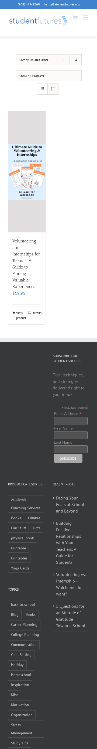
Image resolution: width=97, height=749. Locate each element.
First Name (63, 428)
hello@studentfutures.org (61, 4)
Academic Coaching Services (25, 503)
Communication (24, 644)
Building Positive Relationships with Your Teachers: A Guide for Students (68, 542)
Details (36, 313)
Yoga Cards (20, 568)
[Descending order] (76, 59)
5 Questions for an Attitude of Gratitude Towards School (70, 615)
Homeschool (21, 674)
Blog (15, 614)
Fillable (34, 517)
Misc (14, 694)
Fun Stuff (18, 527)
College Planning (25, 634)
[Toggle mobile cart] (75, 17)
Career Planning (24, 624)
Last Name (63, 442)
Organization (22, 714)
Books (16, 517)
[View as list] (53, 89)
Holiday (17, 664)
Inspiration (20, 684)
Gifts (36, 527)
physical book (22, 537)
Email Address (67, 413)
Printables (19, 558)
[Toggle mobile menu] (86, 17)
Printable (18, 547)
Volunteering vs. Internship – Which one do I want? (70, 584)
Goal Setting (21, 654)
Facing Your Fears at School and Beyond (70, 504)
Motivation (20, 704)
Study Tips (19, 742)
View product (21, 315)
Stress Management (21, 729)
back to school (23, 604)
